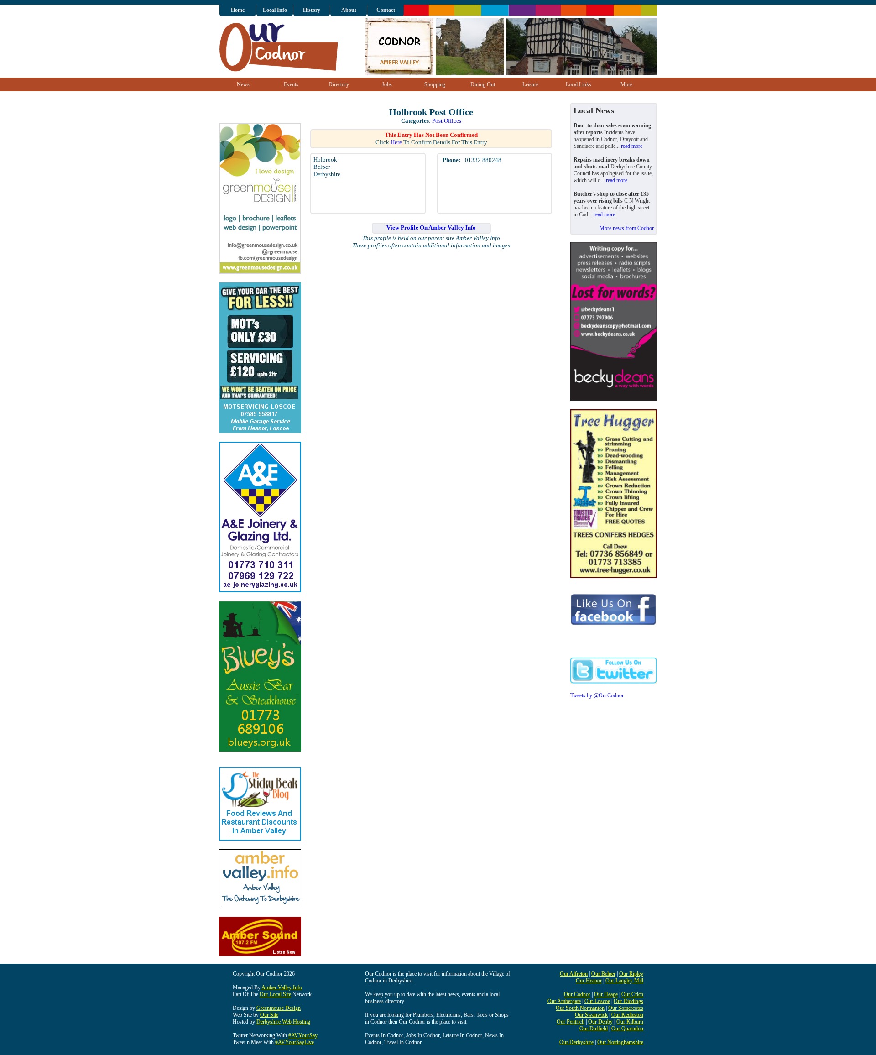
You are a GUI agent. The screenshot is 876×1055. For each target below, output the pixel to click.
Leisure (530, 84)
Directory (338, 84)
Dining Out (482, 84)
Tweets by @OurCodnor (597, 695)
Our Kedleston (627, 1015)
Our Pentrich (570, 1021)
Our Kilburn (629, 1021)
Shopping (434, 84)
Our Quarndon (627, 1028)
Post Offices (446, 120)
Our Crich (632, 994)
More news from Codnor (627, 228)
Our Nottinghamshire (620, 1042)
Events (291, 84)
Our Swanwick (591, 1015)
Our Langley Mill (624, 980)
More (626, 84)
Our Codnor (577, 994)
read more (631, 146)
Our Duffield (593, 1028)
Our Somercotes (625, 1008)
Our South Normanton (580, 1008)
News (243, 84)
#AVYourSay (303, 1035)
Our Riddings (628, 1001)
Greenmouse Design (278, 1008)
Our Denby (600, 1021)
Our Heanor (589, 980)
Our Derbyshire (576, 1042)
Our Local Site (275, 994)
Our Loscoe (597, 1001)
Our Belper (603, 974)
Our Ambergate (564, 1001)
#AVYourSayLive (294, 1042)
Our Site (269, 1015)
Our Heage (606, 994)
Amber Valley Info (281, 987)
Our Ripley (631, 974)
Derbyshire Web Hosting (283, 1021)
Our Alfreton (574, 974)
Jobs (387, 84)
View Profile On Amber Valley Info (431, 227)
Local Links (578, 84)
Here (396, 142)
